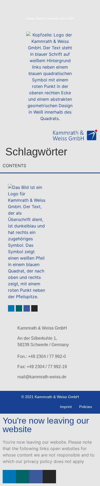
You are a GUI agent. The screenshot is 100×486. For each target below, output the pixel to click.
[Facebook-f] (26, 308)
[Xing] (19, 308)
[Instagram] (34, 308)
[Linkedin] (11, 308)
